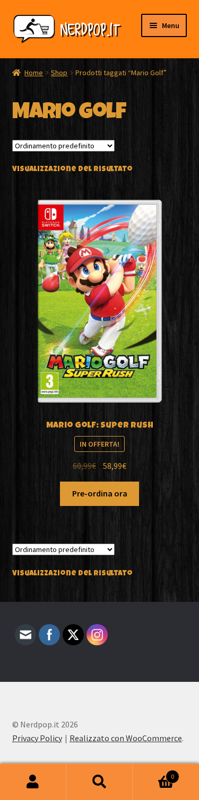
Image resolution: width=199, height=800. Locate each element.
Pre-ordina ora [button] (99, 493)
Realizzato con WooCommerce (126, 738)
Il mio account (33, 782)
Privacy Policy (37, 738)
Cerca (99, 782)
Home (33, 72)
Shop (59, 72)
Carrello (153, 772)
